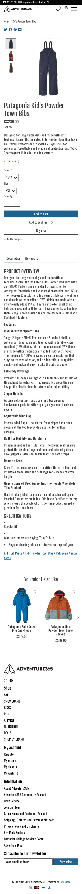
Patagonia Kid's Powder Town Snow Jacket (60, 630)
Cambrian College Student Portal (24, 839)
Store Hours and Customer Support (25, 813)
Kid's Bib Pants (13, 553)
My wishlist (11, 773)
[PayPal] (49, 888)
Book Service (12, 801)
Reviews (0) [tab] (32, 258)
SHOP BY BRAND (14, 739)
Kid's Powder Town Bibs (39, 553)
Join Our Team (12, 807)
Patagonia (62, 553)
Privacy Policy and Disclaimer (22, 826)
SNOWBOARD (12, 701)
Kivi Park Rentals (14, 832)
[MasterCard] (37, 888)
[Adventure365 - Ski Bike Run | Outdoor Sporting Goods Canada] (18, 9)
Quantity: (8, 196)
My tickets (10, 766)
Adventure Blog (13, 845)
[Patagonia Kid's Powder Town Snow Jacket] (60, 605)
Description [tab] (13, 258)
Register (9, 754)
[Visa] (43, 888)
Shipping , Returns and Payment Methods (29, 820)
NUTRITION (11, 726)
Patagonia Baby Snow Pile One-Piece (21, 629)
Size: (7, 183)
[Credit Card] (30, 888)
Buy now (41, 230)
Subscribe (66, 861)
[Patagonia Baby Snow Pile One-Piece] (21, 605)
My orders (10, 760)
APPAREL (9, 720)
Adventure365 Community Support (25, 794)
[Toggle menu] (74, 9)
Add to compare (15, 239)
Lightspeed (65, 882)
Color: (8, 170)
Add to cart (41, 214)
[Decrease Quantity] (7, 203)
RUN (6, 714)
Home (7, 21)
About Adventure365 (16, 788)
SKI (6, 695)
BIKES (7, 707)
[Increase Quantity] (16, 203)
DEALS (7, 732)
